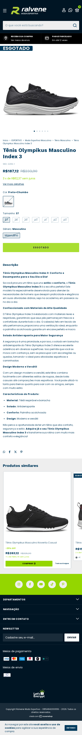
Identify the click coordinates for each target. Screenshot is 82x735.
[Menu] (5, 10)
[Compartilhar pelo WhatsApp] (4, 452)
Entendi (71, 727)
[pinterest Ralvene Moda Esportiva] (63, 584)
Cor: (15, 192)
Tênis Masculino (63, 140)
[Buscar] (75, 25)
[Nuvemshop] (41, 717)
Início (5, 140)
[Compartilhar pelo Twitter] (15, 452)
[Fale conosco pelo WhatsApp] (70, 10)
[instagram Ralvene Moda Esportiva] (19, 584)
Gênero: (14, 229)
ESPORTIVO (16, 140)
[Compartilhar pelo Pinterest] (21, 452)
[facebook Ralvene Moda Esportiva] (30, 584)
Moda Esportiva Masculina (38, 140)
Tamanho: (11, 213)
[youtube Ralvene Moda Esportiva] (41, 584)
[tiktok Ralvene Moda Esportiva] (52, 584)
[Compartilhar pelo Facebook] (9, 452)
